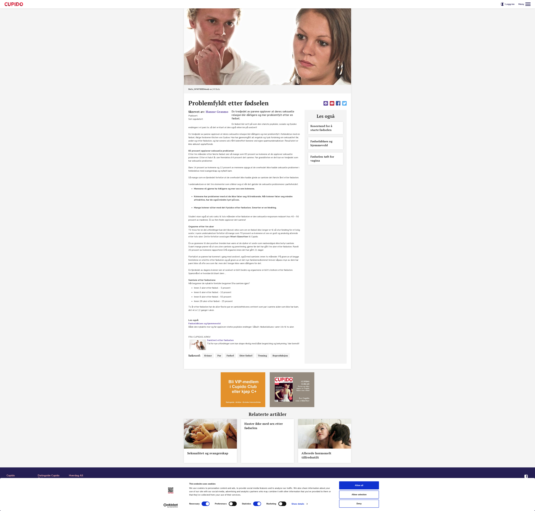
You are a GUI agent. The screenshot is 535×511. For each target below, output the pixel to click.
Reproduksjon (280, 355)
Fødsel (230, 355)
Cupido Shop (280, 4)
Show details (297, 504)
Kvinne (208, 355)
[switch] (233, 504)
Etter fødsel (245, 355)
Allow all (359, 485)
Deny (359, 503)
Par (219, 355)
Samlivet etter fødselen (220, 340)
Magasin (239, 4)
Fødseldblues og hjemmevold (204, 323)
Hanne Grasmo (217, 112)
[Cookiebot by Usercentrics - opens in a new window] (171, 505)
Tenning (262, 355)
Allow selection (359, 494)
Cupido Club (258, 4)
